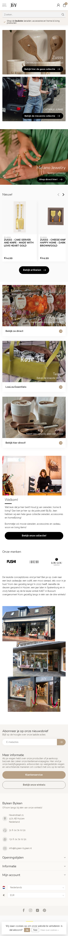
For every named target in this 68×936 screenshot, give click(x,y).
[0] (64, 5)
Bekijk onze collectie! (34, 535)
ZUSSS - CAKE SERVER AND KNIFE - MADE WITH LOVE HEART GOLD (19, 242)
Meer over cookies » (49, 930)
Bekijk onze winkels (34, 784)
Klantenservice (34, 774)
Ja (27, 930)
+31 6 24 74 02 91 (17, 839)
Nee (35, 930)
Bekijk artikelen (32, 270)
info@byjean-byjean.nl (20, 848)
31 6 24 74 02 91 (17, 830)
